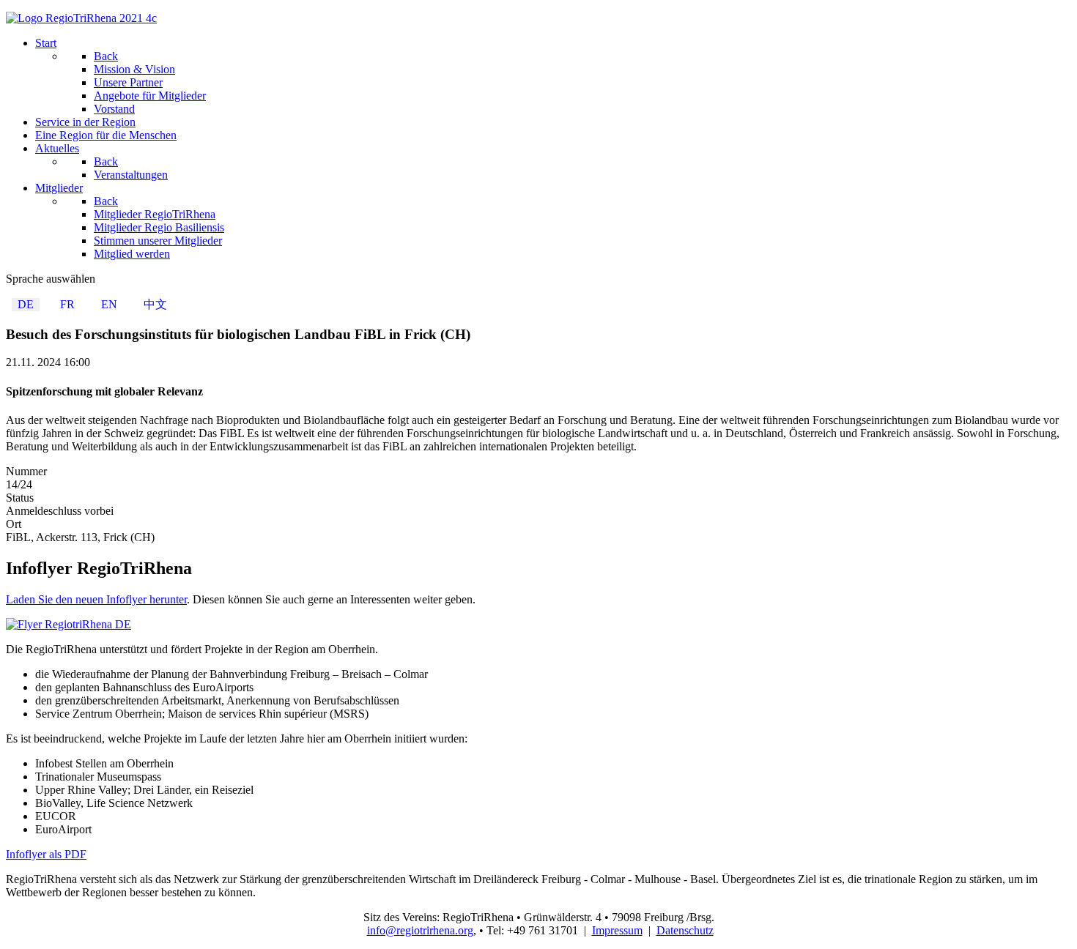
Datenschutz (685, 930)
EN (109, 304)
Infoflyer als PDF (46, 854)
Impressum (617, 930)
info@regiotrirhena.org (420, 930)
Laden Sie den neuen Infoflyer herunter (96, 599)
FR (67, 304)
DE (26, 304)
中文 (155, 304)
